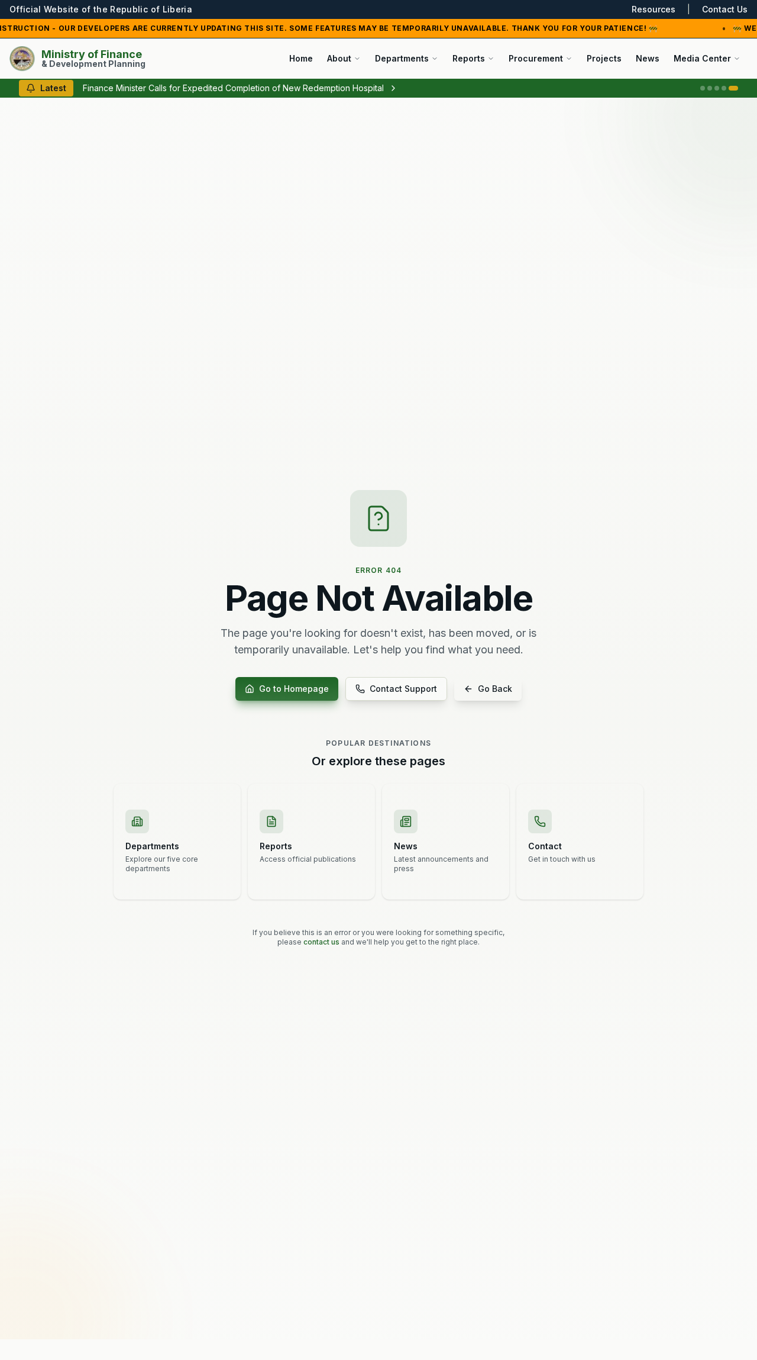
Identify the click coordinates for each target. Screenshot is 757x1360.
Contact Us (725, 9)
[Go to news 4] (724, 88)
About (339, 58)
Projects (604, 58)
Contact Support (403, 689)
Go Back (495, 689)
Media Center (702, 58)
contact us (321, 941)
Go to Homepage (294, 689)
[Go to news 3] (716, 88)
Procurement (536, 58)
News (647, 58)
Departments (402, 58)
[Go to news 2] (709, 88)
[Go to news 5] (733, 88)
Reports (468, 58)
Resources (653, 9)
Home (301, 58)
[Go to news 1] (702, 88)
